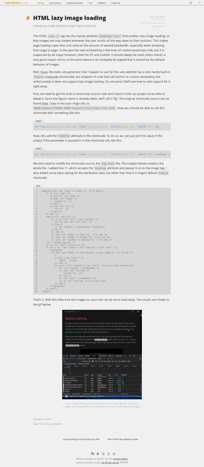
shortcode (51, 77)
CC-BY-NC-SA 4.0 (110, 462)
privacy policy (120, 458)
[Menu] (199, 2)
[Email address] (114, 454)
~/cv (89, 3)
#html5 (42, 424)
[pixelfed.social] (103, 454)
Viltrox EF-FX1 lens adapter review (122, 439)
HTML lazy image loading (69, 18)
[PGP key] (108, 454)
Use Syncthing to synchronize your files (81, 439)
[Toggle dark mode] (191, 2)
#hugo (49, 424)
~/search (115, 3)
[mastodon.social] (97, 454)
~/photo (101, 3)
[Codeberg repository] (92, 454)
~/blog (40, 3)
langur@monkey (12, 2)
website (47, 419)
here (45, 103)
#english (57, 424)
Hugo (44, 72)
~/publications (74, 3)
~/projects (54, 3)
